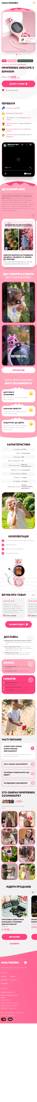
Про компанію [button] (5, 1000)
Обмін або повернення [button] (8, 1008)
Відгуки (13, 976)
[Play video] (18, 302)
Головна (3, 977)
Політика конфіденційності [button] (9, 1003)
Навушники (4, 980)
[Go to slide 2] (18, 54)
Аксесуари (4, 983)
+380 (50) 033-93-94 (8, 992)
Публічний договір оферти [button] (9, 1006)
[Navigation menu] (34, 3)
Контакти (14, 980)
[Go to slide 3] (20, 54)
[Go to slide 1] (16, 54)
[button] (18, 624)
